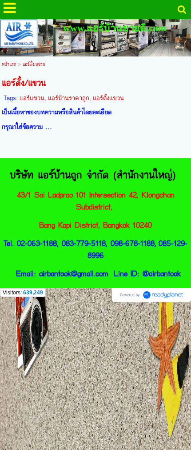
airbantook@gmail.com (73, 274)
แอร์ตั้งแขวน (108, 98)
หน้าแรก (9, 64)
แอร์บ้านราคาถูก (68, 98)
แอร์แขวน (32, 98)
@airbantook (162, 274)
